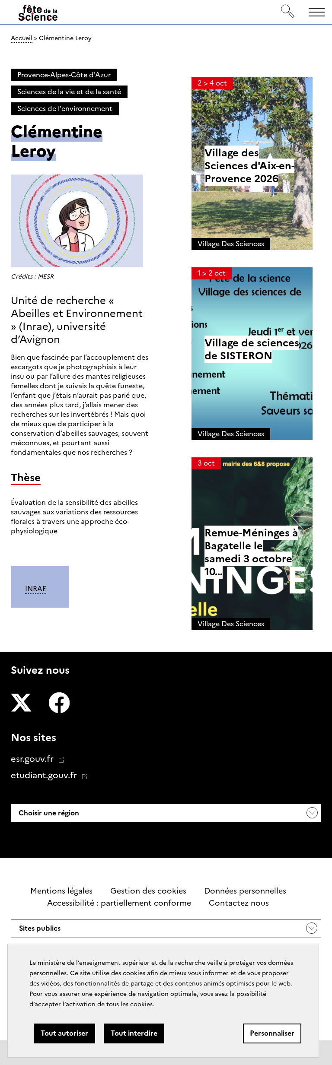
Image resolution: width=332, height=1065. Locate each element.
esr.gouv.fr (33, 759)
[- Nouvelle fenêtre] (21, 704)
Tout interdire (134, 1033)
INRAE (35, 589)
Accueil (21, 38)
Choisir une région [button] (48, 813)
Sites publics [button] (40, 931)
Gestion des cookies (148, 891)
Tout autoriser (64, 1033)
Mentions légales (61, 891)
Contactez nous (239, 903)
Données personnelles (245, 891)
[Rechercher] (288, 12)
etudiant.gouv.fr (45, 775)
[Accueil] (38, 13)
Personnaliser (272, 1033)
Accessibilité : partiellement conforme (119, 903)
